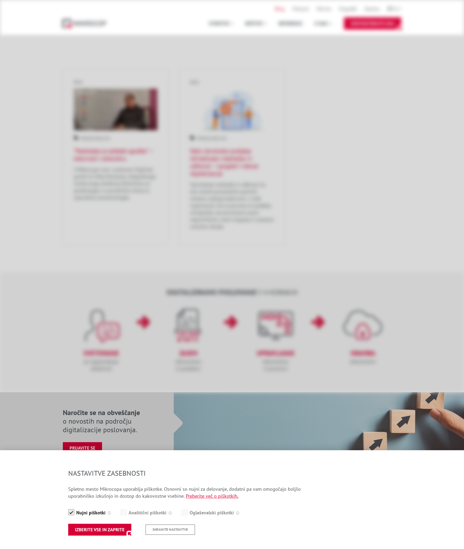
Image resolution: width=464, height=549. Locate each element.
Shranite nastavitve (170, 529)
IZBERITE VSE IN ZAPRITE (100, 530)
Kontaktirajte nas (372, 23)
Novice (324, 9)
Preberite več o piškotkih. (212, 496)
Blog (280, 9)
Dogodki (348, 9)
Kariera (372, 9)
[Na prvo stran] (87, 23)
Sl (395, 9)
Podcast (301, 9)
